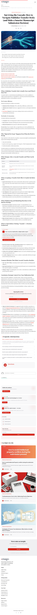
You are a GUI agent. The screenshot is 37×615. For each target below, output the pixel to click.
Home (2, 5)
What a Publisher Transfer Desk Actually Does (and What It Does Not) (13, 54)
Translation (3, 571)
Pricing (2, 574)
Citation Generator (4, 593)
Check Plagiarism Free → (6, 412)
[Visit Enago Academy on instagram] (18, 612)
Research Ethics (4, 604)
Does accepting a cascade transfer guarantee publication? (12, 346)
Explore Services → (6, 391)
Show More (3, 60)
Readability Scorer (4, 595)
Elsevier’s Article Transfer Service (8, 75)
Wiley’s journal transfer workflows (8, 77)
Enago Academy (4, 600)
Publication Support (4, 573)
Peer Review (5, 111)
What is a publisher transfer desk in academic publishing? (12, 339)
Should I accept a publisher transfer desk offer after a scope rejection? (15, 352)
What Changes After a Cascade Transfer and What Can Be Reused (13, 57)
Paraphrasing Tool (4, 592)
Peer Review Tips (4, 583)
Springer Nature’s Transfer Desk (7, 73)
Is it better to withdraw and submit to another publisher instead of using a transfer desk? (17, 358)
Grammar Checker (4, 590)
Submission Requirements (5, 6)
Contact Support (4, 605)
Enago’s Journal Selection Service (13, 307)
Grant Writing (3, 585)
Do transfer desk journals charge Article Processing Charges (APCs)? (14, 354)
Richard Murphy (15, 25)
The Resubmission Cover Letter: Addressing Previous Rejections (17, 496)
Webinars (2, 602)
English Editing (3, 569)
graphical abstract (6, 237)
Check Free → (5, 402)
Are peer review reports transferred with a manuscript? (12, 349)
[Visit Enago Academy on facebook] (20, 612)
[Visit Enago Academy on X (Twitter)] (16, 612)
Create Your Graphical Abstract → (8, 239)
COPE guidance (11, 169)
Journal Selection (4, 581)
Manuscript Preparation (5, 580)
